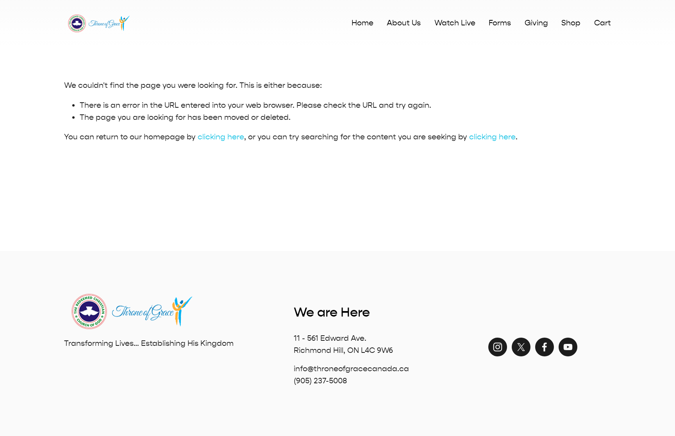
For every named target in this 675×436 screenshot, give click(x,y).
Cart (602, 22)
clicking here (221, 136)
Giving (536, 22)
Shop (570, 22)
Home (362, 22)
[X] (521, 347)
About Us (404, 22)
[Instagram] (497, 347)
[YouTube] (568, 347)
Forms (500, 22)
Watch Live (454, 22)
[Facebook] (544, 347)
